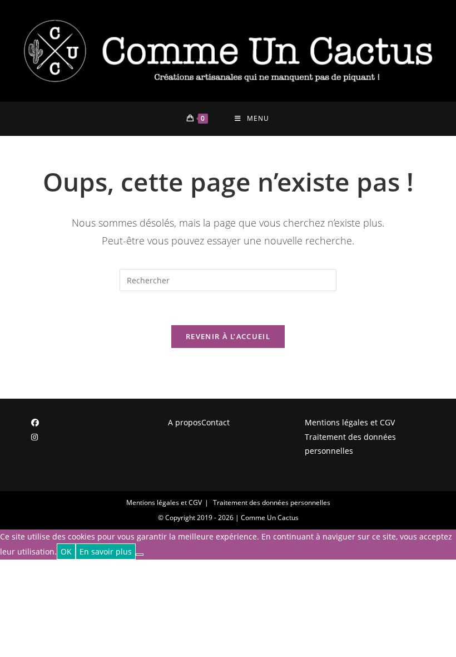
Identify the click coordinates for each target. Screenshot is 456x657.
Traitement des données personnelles (350, 444)
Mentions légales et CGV (350, 422)
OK (66, 551)
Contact (215, 422)
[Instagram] (34, 437)
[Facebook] (35, 422)
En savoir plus (106, 551)
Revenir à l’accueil (228, 336)
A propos (184, 422)
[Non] (139, 554)
